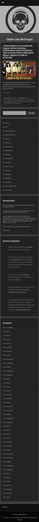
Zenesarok (8, 190)
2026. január (7, 355)
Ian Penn (23, 100)
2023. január (7, 497)
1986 (25, 98)
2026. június (6, 335)
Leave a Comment (15, 103)
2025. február (7, 398)
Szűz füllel (8, 182)
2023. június (6, 477)
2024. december (8, 406)
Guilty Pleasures (10, 131)
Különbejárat (9, 147)
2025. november (8, 363)
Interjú (14, 98)
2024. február (7, 446)
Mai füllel (8, 162)
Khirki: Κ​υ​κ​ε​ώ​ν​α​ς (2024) (16, 275)
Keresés (31, 113)
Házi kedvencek (10, 135)
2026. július (6, 331)
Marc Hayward (23, 101)
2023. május (6, 481)
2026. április (7, 343)
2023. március (7, 489)
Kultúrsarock (9, 151)
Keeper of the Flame (10, 101)
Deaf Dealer (15, 100)
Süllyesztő (8, 174)
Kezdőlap (5, 507)
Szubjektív (8, 178)
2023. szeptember (8, 465)
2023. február (7, 493)
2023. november (8, 458)
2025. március (7, 394)
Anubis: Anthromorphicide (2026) (19, 249)
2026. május (6, 339)
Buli (6, 127)
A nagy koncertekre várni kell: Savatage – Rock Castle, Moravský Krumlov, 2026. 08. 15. (18, 211)
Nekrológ (8, 170)
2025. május (6, 387)
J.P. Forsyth (29, 100)
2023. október (7, 462)
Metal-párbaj (9, 166)
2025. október (7, 367)
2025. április (7, 391)
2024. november (8, 410)
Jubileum (8, 143)
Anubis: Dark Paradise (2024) (17, 247)
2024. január (7, 450)
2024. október (7, 414)
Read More (6, 92)
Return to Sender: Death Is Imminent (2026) (17, 226)
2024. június (6, 430)
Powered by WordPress (19, 514)
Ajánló (7, 123)
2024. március (7, 442)
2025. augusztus (8, 375)
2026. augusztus (8, 327)
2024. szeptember (8, 418)
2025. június (6, 383)
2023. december (8, 454)
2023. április (7, 485)
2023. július (6, 473)
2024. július (6, 426)
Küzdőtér (7, 154)
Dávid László (29, 60)
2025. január (7, 402)
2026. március (7, 347)
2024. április (7, 438)
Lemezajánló (9, 158)
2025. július (6, 379)
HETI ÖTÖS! (6, 230)
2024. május (6, 434)
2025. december (8, 359)
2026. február (7, 351)
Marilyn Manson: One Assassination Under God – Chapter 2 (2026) (19, 206)
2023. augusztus (8, 469)
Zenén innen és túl (11, 186)
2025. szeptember (8, 371)
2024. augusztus (8, 422)
